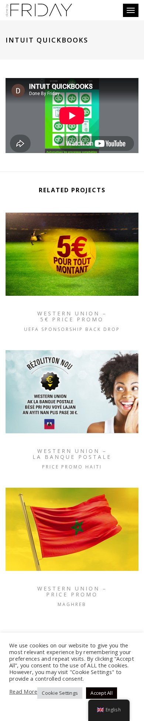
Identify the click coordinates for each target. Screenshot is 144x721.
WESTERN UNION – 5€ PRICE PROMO (72, 316)
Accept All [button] (101, 693)
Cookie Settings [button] (60, 693)
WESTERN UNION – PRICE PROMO (72, 591)
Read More (23, 691)
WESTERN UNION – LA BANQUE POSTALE (72, 454)
